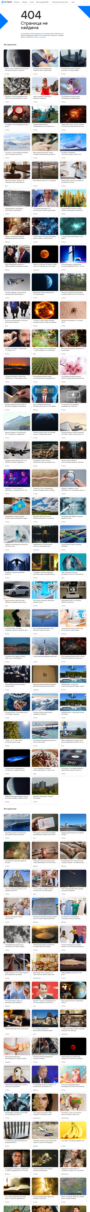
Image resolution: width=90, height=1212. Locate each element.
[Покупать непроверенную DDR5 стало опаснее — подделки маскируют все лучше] (17, 930)
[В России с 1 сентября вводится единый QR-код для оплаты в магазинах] (73, 762)
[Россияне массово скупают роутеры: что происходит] (73, 63)
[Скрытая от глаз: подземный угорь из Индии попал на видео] (45, 482)
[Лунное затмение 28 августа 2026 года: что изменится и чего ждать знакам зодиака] (45, 258)
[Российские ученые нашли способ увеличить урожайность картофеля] (45, 370)
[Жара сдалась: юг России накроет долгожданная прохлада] (17, 1107)
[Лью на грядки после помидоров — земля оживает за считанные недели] (45, 342)
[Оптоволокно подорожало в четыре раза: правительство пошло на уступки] (17, 762)
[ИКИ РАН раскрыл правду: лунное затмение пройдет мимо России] (17, 790)
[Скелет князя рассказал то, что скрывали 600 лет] (17, 1023)
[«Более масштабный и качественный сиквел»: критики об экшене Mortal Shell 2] (73, 454)
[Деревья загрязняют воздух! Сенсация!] (45, 790)
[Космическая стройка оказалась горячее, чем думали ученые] (45, 874)
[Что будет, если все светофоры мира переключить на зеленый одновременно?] (45, 930)
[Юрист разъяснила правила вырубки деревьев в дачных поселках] (17, 230)
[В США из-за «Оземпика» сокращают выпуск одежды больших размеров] (73, 1051)
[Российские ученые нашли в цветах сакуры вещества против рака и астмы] (73, 370)
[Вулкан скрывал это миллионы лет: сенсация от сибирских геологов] (17, 426)
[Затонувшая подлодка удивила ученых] (17, 995)
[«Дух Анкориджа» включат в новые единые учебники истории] (17, 258)
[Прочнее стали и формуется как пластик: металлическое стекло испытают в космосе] (17, 91)
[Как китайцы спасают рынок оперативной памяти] (17, 818)
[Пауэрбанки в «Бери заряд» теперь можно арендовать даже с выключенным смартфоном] (17, 510)
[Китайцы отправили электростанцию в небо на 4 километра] (73, 146)
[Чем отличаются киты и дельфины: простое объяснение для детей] (73, 566)
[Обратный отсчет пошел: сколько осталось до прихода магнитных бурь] (73, 118)
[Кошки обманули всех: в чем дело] (17, 1163)
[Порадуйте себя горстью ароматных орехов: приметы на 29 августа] (45, 454)
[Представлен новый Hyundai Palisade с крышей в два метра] (17, 594)
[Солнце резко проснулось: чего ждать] (73, 230)
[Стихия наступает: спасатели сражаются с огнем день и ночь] (17, 370)
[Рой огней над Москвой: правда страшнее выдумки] (73, 1023)
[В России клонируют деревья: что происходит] (73, 342)
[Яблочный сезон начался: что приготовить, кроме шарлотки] (45, 1107)
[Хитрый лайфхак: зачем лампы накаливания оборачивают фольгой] (17, 286)
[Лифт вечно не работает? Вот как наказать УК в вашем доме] (17, 846)
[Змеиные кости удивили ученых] (73, 818)
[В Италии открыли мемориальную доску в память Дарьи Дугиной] (45, 1051)
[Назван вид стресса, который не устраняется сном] (73, 174)
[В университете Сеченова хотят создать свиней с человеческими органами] (73, 995)
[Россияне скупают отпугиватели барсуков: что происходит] (45, 902)
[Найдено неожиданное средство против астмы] (17, 538)
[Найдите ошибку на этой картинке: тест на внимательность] (73, 482)
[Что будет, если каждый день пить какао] (17, 118)
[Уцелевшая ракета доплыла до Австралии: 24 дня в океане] (17, 967)
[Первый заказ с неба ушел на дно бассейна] (73, 706)
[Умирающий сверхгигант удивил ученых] (73, 967)
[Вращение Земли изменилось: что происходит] (45, 286)
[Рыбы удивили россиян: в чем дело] (73, 1107)
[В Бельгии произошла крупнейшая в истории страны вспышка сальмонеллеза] (17, 1191)
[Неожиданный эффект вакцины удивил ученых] (73, 510)
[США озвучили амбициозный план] (45, 650)
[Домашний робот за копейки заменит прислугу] (73, 594)
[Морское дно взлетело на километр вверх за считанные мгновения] (45, 510)
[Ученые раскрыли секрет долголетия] (17, 1051)
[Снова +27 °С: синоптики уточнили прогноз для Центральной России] (17, 734)
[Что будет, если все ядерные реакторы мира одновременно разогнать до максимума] (45, 566)
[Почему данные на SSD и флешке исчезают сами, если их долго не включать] (73, 426)
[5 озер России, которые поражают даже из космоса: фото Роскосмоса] (17, 622)
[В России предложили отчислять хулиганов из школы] (17, 314)
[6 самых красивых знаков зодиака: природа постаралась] (73, 1163)
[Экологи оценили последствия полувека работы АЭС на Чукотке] (73, 286)
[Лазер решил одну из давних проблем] (73, 538)
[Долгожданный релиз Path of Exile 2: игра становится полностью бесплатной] (73, 650)
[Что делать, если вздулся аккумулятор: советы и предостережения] (73, 398)
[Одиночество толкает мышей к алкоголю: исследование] (45, 846)
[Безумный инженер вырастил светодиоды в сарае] (17, 902)
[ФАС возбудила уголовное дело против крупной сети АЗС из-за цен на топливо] (73, 734)
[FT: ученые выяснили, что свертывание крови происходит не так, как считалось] (45, 202)
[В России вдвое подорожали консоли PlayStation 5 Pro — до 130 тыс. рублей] (73, 258)
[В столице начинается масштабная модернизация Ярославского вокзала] (45, 1163)
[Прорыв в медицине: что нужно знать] (73, 314)
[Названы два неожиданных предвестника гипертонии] (45, 63)
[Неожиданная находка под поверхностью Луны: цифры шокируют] (17, 1079)
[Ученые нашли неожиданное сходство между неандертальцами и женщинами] (45, 1191)
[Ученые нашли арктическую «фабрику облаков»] (45, 706)
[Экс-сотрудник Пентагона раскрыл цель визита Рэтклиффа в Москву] (45, 398)
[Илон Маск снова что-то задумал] (45, 174)
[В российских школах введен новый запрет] (17, 678)
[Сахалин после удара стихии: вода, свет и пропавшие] (17, 650)
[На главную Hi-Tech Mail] (8, 2)
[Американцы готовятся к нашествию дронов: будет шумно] (73, 678)
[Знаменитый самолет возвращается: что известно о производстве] (45, 118)
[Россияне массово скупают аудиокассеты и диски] (73, 790)
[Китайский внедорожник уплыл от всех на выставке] (45, 734)
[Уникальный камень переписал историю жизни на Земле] (45, 1079)
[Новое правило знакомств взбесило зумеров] (45, 91)
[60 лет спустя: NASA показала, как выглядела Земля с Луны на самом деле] (17, 63)
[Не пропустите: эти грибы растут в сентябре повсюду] (17, 706)
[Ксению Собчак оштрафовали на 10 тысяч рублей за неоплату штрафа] (45, 1135)
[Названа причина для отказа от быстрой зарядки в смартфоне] (17, 398)
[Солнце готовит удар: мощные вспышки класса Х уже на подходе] (45, 314)
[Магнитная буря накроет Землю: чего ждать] (73, 902)
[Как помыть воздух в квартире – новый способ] (45, 594)
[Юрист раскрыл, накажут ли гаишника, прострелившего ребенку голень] (17, 174)
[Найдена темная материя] (45, 818)
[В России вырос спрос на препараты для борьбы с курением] (17, 1135)
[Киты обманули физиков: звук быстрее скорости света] (45, 622)
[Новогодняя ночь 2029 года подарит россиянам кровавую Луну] (73, 1191)
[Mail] (2, 2)
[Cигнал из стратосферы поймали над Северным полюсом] (17, 146)
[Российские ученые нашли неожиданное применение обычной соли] (73, 91)
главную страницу (40, 37)
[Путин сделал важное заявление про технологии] (73, 930)
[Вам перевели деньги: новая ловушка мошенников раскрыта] (45, 146)
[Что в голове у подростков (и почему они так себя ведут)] (45, 1023)
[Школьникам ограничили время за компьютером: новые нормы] (73, 846)
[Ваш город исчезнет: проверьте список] (73, 1135)
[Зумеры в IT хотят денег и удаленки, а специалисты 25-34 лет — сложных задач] (17, 482)
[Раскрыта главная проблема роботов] (17, 566)
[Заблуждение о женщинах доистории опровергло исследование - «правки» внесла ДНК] (17, 202)
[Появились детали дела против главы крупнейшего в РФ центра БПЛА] (45, 995)
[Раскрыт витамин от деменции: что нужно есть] (17, 342)
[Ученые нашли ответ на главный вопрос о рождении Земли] (45, 426)
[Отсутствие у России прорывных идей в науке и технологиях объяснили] (45, 230)
